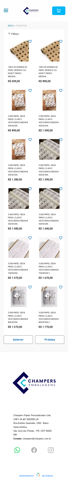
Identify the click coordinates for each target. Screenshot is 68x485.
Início (11, 26)
